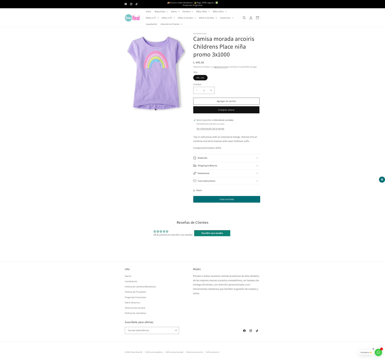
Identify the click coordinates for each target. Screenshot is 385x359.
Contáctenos (131, 281)
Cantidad (197, 84)
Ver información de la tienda (210, 128)
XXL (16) (200, 77)
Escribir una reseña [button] (212, 233)
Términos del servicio (135, 307)
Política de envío (212, 352)
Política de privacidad (174, 352)
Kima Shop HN (136, 352)
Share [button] (199, 190)
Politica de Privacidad (135, 292)
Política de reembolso (135, 313)
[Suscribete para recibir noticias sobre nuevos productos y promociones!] (175, 330)
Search (128, 276)
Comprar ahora (226, 109)
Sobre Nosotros (132, 302)
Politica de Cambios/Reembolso (140, 286)
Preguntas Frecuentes (135, 297)
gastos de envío (221, 67)
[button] (161, 11)
